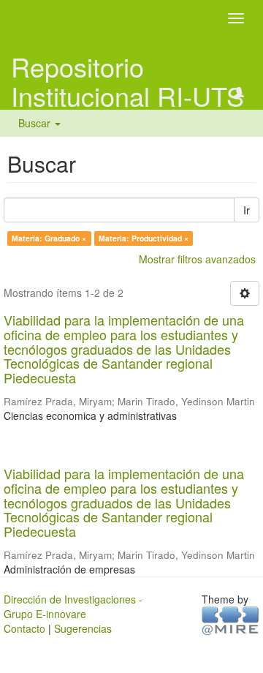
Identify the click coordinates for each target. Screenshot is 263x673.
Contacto (24, 628)
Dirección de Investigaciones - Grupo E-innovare (73, 606)
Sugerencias (83, 628)
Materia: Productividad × (143, 238)
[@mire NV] (230, 619)
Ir (246, 210)
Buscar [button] (35, 123)
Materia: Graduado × (49, 238)
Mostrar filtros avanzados (197, 259)
